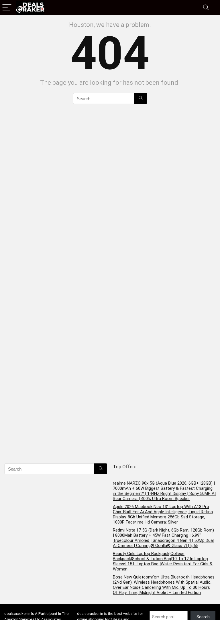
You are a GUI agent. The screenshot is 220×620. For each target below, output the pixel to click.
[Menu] (7, 7)
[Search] (206, 7)
